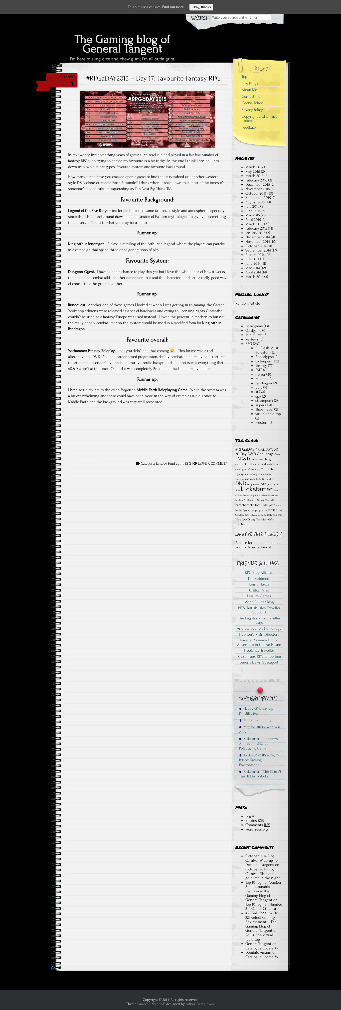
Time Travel (264, 409)
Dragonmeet (253, 484)
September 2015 (258, 197)
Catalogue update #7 (261, 948)
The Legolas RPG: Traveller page (259, 620)
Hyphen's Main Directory (259, 634)
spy (258, 396)
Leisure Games (259, 596)
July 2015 (252, 206)
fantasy (161, 464)
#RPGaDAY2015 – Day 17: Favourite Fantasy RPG (153, 78)
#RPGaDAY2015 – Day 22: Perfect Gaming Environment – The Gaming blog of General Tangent (262, 922)
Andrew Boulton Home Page (259, 628)
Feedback (249, 127)
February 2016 (256, 180)
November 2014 (257, 241)
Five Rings (250, 83)
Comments (257, 825)
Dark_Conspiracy (245, 479)
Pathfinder (261, 505)
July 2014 (252, 259)
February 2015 (256, 228)
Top (244, 76)
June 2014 (253, 263)
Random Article (247, 303)
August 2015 (255, 202)
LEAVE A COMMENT (212, 464)
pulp (258, 387)
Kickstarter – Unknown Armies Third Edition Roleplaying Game (258, 744)
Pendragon (175, 464)
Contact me (251, 96)
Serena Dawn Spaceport (259, 662)
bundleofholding (269, 464)
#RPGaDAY (245, 449)
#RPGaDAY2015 (267, 449)
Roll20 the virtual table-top (259, 937)
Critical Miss (259, 590)
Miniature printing (256, 720)
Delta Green (262, 479)
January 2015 (255, 233)
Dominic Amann (258, 952)
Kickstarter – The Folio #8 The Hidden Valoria (260, 773)
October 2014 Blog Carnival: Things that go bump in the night (262, 873)
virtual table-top (268, 414)
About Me (249, 89)
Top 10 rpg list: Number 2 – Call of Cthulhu (263, 906)
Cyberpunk (264, 361)
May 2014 (252, 268)
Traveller (261, 519)
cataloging (241, 469)
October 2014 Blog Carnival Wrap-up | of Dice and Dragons (262, 860)
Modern (261, 378)
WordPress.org (256, 829)
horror (260, 374)
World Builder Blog (259, 602)
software (272, 514)
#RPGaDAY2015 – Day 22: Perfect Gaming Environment (259, 760)
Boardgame (254, 326)
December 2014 (257, 237)
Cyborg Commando (260, 474)
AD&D (243, 459)
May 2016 (252, 171)
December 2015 (257, 184)
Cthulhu (269, 469)
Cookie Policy (252, 103)
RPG (188, 464)
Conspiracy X (255, 469)
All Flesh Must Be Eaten (266, 350)
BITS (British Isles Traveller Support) (259, 610)
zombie (240, 524)
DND (240, 483)
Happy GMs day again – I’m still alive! (259, 710)
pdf (271, 505)
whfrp (270, 519)
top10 (246, 519)
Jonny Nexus (259, 584)
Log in (250, 816)
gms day (271, 484)
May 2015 (252, 215)
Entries (254, 820)
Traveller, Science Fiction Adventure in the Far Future (259, 642)
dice (271, 479)
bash (261, 459)
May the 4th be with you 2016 (259, 729)
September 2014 (258, 250)
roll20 (269, 510)
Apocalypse (264, 356)
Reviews (252, 339)
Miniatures (254, 335)
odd (272, 500)
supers (260, 405)
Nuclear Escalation (268, 495)
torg (253, 519)
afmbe (254, 459)
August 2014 (255, 254)
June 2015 (253, 211)
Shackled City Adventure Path (250, 514)
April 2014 (253, 272)
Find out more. (173, 7)
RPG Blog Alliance (259, 572)
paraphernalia (244, 505)
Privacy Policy (252, 109)
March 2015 (254, 224)
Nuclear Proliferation (245, 500)
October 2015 (256, 193)
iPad (237, 490)
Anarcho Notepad (151, 1004)
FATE (258, 370)
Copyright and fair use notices (260, 118)
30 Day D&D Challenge (254, 454)
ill (277, 484)
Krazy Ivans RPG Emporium (259, 656)
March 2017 (254, 167)
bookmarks (253, 464)
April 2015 (253, 219)
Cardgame (253, 330)
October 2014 (256, 246)
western (262, 422)
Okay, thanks (201, 7)
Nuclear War (263, 500)
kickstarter (257, 489)
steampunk (264, 400)
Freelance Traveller (259, 650)
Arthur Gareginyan (200, 1004)
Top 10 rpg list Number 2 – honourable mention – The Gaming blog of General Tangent (263, 891)
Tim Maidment (259, 578)
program (260, 510)
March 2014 (254, 276)
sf (256, 392)
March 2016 (254, 175)
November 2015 (257, 189)
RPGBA (277, 510)
